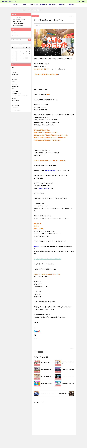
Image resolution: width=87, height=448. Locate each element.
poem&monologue (15, 107)
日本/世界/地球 (35, 15)
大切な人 (13, 81)
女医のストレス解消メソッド (9, 1)
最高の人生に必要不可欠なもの (46, 376)
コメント (36, 349)
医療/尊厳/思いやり (15, 86)
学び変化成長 (58, 378)
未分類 (13, 70)
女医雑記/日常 (14, 79)
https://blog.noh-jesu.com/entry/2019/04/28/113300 (47, 259)
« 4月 (12, 61)
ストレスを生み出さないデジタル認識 (68, 363)
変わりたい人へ (37, 371)
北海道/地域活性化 (15, 91)
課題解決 (13, 67)
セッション (14, 98)
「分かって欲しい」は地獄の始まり (68, 369)
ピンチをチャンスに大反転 (16, 93)
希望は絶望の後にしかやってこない (68, 383)
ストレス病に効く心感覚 (45, 362)
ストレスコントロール (37, 365)
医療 (13, 88)
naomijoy (36, 25)
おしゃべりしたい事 (15, 105)
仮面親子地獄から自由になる (46, 369)
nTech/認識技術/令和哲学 (58, 365)
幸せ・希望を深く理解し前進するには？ (68, 377)
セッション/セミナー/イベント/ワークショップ (20, 95)
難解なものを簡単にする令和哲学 (46, 383)
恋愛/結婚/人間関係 (15, 74)
